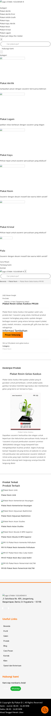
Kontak (3, 268)
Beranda (3, 281)
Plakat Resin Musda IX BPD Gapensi (16, 537)
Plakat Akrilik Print (7, 14)
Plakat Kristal (5, 30)
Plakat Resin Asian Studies (12, 526)
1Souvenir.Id (13, 451)
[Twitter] (8, 608)
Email (6, 689)
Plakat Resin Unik (8, 495)
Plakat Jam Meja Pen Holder (11, 36)
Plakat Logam (5, 33)
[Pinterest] (5, 608)
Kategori (3, 8)
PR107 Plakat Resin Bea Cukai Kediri (16, 558)
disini (13, 463)
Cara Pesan (4, 262)
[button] (7, 48)
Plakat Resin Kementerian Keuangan (16, 505)
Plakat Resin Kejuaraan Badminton (16, 516)
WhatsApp (16, 689)
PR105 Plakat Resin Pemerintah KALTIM (18, 568)
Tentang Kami (6, 265)
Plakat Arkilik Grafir (8, 17)
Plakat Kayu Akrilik (7, 23)
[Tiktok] (2, 608)
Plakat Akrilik (5, 11)
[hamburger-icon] (1, 5)
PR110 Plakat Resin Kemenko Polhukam (18, 547)
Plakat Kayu (5, 20)
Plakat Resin (5, 26)
